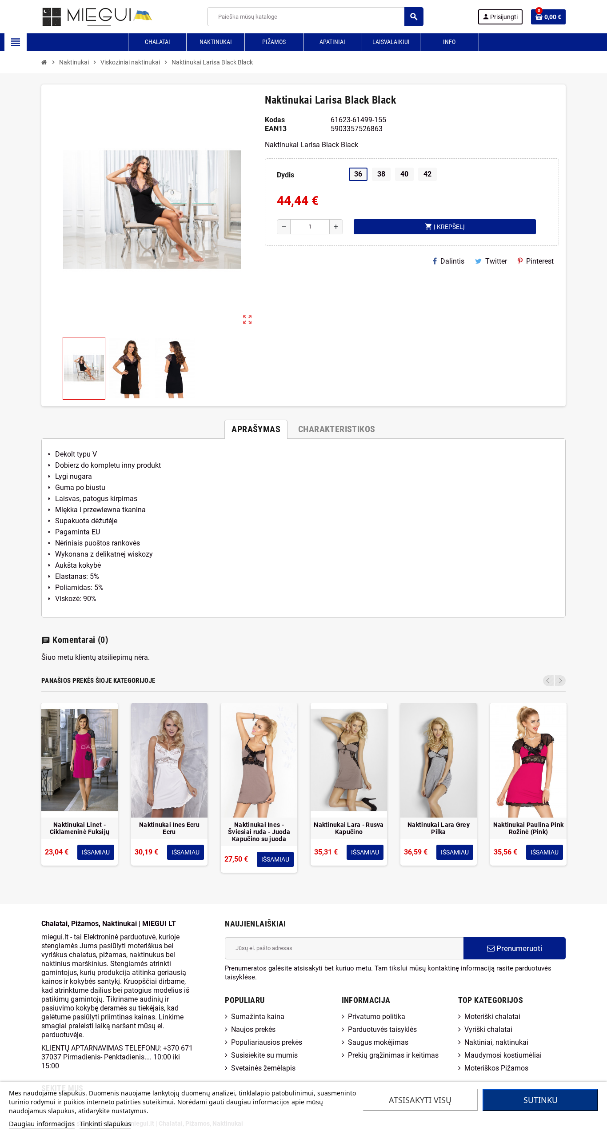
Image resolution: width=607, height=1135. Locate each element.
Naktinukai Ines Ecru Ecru (169, 828)
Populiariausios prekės (266, 1042)
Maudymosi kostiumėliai (503, 1055)
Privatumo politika (376, 1016)
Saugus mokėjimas (378, 1042)
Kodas (275, 120)
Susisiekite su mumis (264, 1055)
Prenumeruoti (518, 948)
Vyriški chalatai (488, 1029)
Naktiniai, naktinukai (496, 1042)
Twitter (496, 261)
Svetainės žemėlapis (263, 1068)
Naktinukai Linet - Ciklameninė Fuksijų (79, 828)
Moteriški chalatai (492, 1016)
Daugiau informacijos (42, 1123)
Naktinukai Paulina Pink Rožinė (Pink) (528, 828)
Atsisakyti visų (420, 1100)
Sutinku (540, 1100)
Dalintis (452, 261)
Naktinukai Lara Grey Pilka (438, 828)
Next (560, 680)
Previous (548, 680)
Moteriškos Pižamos (496, 1068)
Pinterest (540, 261)
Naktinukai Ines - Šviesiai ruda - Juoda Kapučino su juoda (259, 831)
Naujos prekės (253, 1029)
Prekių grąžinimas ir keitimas (393, 1055)
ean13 (276, 128)
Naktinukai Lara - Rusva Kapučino (348, 828)
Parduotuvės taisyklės (382, 1029)
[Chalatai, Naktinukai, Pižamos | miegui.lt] (86, 16)
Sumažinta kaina (257, 1016)
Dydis (285, 175)
